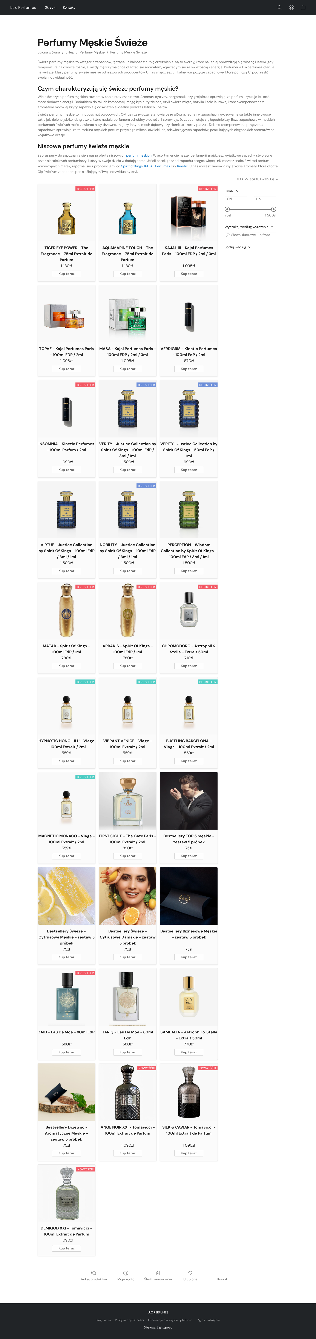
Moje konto (125, 1279)
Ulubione (190, 1279)
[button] (23, 7)
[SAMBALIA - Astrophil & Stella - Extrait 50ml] (189, 997)
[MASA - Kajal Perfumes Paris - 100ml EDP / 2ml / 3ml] (127, 314)
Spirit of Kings (132, 166)
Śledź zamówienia (158, 1279)
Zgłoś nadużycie (208, 1320)
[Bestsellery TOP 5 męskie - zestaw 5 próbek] (189, 801)
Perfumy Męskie (92, 52)
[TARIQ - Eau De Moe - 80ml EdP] (127, 997)
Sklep (49, 7)
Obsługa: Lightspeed (158, 1327)
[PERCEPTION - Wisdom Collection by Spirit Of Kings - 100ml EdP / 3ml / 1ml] (189, 510)
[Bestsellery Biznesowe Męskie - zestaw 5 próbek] (189, 896)
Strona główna (49, 52)
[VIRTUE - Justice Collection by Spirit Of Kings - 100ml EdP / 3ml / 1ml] (66, 510)
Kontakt (69, 7)
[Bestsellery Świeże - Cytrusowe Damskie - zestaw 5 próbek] (127, 896)
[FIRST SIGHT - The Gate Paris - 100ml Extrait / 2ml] (127, 801)
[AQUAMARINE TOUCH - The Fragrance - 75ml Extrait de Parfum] (127, 212)
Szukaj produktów (93, 1279)
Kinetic (182, 166)
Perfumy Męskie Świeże (128, 52)
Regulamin (104, 1320)
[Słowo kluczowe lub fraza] (228, 235)
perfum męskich (139, 155)
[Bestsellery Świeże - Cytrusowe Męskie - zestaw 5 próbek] (66, 896)
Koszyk (222, 1279)
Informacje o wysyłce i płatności (170, 1320)
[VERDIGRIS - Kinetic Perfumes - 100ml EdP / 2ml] (189, 314)
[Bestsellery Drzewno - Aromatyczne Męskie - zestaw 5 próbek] (66, 1092)
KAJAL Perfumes (157, 166)
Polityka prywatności (129, 1320)
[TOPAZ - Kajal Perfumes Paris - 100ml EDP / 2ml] (66, 314)
